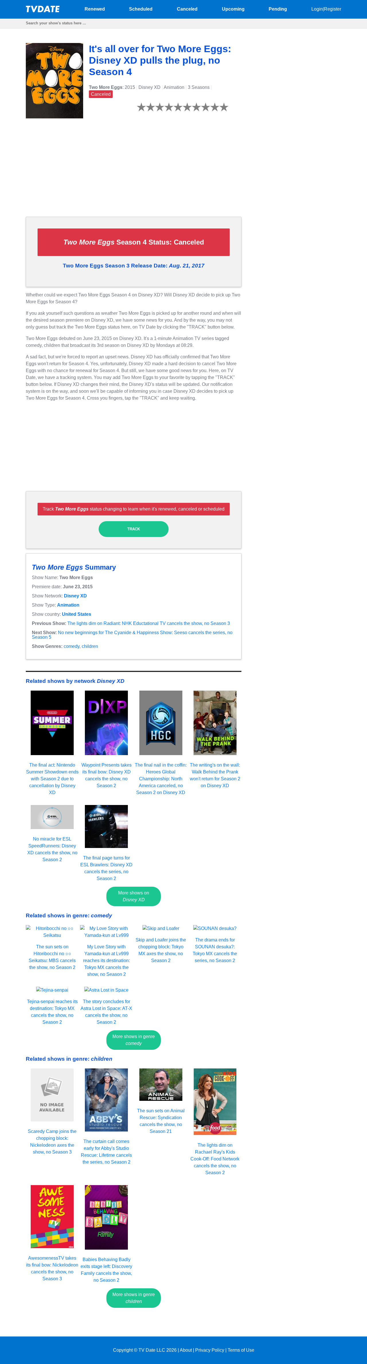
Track (133, 529)
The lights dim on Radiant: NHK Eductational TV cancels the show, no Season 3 (148, 623)
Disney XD (75, 595)
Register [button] (332, 9)
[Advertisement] (133, 172)
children (90, 646)
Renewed (95, 9)
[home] (43, 10)
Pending (278, 9)
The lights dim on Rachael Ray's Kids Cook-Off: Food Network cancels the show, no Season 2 (214, 1159)
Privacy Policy (209, 1350)
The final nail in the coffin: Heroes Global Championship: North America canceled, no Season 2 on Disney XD (161, 779)
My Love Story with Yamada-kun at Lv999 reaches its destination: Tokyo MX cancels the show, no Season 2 (106, 960)
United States (76, 614)
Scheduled (141, 9)
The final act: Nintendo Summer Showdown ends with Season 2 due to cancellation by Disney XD (52, 779)
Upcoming (233, 9)
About (186, 1350)
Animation (68, 605)
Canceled (187, 9)
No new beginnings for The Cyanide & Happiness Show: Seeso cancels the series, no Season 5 (132, 635)
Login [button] (317, 9)
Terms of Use (241, 1350)
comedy (71, 646)
